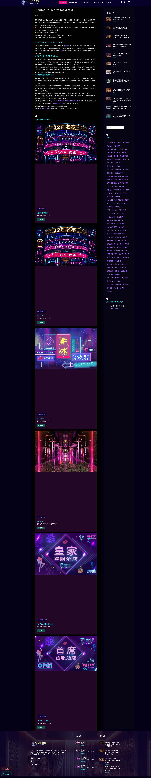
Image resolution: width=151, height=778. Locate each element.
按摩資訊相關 (123, 176)
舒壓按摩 (62, 51)
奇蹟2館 (118, 237)
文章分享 (110, 173)
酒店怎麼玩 (111, 166)
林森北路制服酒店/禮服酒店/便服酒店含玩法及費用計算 (122, 116)
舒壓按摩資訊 (123, 264)
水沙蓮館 (117, 250)
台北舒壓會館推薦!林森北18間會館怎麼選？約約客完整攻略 (112, 768)
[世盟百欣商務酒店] (66, 163)
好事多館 (110, 240)
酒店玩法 (118, 169)
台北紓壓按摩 (112, 227)
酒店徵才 (124, 278)
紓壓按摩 (110, 159)
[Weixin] (121, 2)
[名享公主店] (66, 266)
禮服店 (116, 156)
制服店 (109, 146)
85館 (118, 203)
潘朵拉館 (124, 250)
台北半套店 (111, 223)
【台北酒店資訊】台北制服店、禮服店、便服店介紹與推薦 (122, 107)
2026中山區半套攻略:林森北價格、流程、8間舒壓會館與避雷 (112, 752)
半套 (65, 46)
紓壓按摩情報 (123, 179)
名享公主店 (40, 316)
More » (114, 21)
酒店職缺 (126, 169)
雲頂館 (109, 291)
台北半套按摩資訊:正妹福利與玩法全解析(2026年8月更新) (122, 45)
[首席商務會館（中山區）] (66, 670)
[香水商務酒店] (66, 368)
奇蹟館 (124, 237)
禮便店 (109, 156)
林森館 (119, 247)
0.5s (113, 203)
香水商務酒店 (41, 418)
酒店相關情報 (123, 183)
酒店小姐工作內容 (113, 278)
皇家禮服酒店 (121, 152)
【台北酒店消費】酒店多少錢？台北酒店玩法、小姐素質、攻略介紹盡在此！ (122, 100)
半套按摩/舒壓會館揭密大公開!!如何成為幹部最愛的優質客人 (122, 80)
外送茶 (109, 234)
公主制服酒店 (41, 209)
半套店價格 (122, 210)
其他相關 (126, 142)
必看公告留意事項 (114, 308)
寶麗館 (117, 240)
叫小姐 (120, 220)
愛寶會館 (42, 109)
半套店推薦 (111, 213)
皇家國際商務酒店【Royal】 (45, 624)
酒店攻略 (120, 166)
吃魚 (119, 230)
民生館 (109, 250)
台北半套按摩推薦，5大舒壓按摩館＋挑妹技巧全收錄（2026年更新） (121, 90)
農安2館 (110, 271)
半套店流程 (121, 213)
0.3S (109, 203)
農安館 (117, 271)
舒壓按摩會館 (112, 264)
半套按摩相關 (112, 179)
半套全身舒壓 (112, 210)
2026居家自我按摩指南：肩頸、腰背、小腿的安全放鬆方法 (121, 28)
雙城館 (48, 109)
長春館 (116, 288)
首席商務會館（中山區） (44, 720)
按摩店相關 (111, 152)
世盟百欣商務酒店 (42, 213)
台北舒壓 (121, 227)
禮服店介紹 (124, 156)
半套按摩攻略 (112, 220)
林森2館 (126, 244)
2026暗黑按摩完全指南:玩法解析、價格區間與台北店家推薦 (112, 744)
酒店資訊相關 (112, 176)
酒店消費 (110, 169)
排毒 (67, 46)
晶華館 (119, 244)
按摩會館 (121, 186)
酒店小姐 (118, 163)
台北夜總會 (111, 142)
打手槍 (123, 240)
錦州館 (109, 288)
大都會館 (110, 237)
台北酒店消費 (112, 149)
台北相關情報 (112, 186)
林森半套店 (111, 247)
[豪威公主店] (66, 471)
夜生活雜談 (119, 173)
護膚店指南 (122, 267)
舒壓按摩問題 (112, 183)
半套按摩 (117, 146)
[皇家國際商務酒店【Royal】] (66, 574)
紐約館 (119, 257)
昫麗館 (83, 742)
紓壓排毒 (110, 261)
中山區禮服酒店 (42, 620)
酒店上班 (126, 159)
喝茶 (124, 230)
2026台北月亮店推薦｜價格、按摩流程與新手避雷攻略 (121, 18)
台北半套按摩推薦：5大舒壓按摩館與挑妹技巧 (67, 101)
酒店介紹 (110, 163)
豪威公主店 (40, 521)
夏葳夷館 (84, 758)
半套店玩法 (111, 217)
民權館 (125, 247)
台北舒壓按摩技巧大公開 (57, 103)
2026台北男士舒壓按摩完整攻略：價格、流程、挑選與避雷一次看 (122, 37)
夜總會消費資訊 (123, 149)
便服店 (119, 142)
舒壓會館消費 (112, 267)
